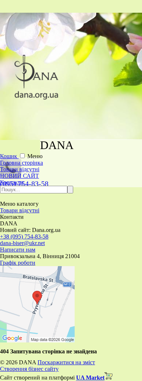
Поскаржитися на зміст (66, 362)
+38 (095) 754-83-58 (24, 236)
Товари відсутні (19, 169)
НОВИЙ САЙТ (19, 176)
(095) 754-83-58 (24, 184)
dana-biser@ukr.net (22, 243)
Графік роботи (17, 263)
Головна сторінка (21, 163)
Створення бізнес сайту (29, 369)
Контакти (12, 182)
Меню (35, 156)
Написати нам (17, 249)
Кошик (9, 156)
